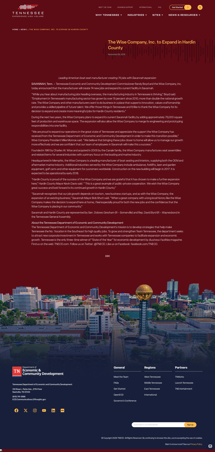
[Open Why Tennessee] (121, 15)
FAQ (159, 7)
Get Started (119, 388)
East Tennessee (152, 388)
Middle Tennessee (153, 382)
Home (15, 29)
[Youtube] (44, 410)
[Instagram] (35, 410)
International (145, 7)
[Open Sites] (162, 15)
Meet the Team (105, 7)
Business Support (125, 7)
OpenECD (118, 394)
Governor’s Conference (125, 400)
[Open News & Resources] (199, 15)
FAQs (116, 382)
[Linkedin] (53, 410)
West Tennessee (152, 376)
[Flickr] (62, 410)
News (24, 29)
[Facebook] (16, 410)
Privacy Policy (196, 444)
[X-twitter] (26, 410)
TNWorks (179, 376)
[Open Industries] (146, 15)
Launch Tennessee (184, 382)
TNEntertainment (183, 388)
